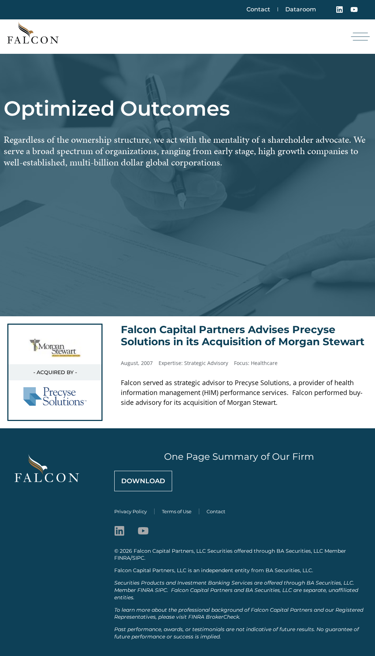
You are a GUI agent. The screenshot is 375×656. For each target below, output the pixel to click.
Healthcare (264, 362)
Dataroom (300, 9)
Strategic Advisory (206, 362)
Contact (258, 9)
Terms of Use (177, 511)
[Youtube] (354, 9)
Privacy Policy (130, 511)
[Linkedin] (339, 9)
